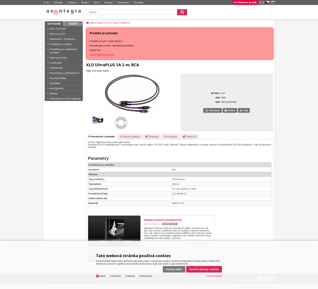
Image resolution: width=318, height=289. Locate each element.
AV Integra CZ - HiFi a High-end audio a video (64, 11)
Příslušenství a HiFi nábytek (65, 98)
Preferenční (115, 276)
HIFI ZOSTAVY (58, 28)
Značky (73, 23)
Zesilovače (56, 62)
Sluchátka (55, 83)
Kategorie (54, 23)
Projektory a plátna (61, 44)
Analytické (130, 276)
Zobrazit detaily (214, 275)
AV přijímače (57, 88)
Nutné (102, 276)
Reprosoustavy (58, 57)
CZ (266, 2)
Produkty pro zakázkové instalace (63, 50)
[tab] (101, 136)
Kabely (53, 93)
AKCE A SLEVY (58, 33)
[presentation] (101, 136)
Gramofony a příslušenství (64, 73)
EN (261, 2)
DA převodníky (58, 78)
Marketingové (145, 276)
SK (272, 2)
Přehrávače (56, 67)
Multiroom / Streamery (63, 38)
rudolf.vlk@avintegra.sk (102, 54)
